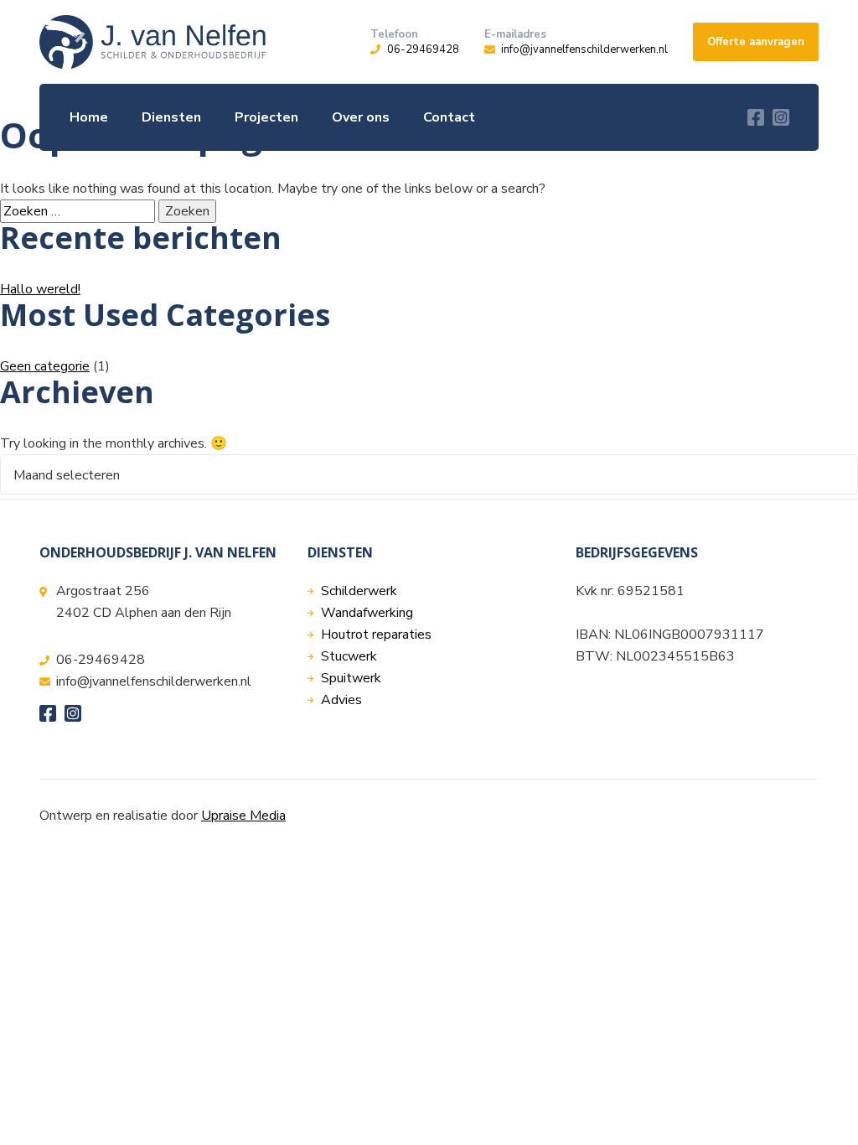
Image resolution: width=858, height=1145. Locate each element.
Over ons (361, 117)
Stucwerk (349, 656)
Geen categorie (45, 366)
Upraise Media (243, 815)
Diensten (171, 117)
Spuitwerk (351, 678)
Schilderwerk (359, 591)
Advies (341, 700)
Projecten (266, 117)
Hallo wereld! (40, 289)
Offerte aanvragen (755, 41)
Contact (449, 117)
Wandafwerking (367, 613)
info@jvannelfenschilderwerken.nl (584, 49)
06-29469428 (423, 49)
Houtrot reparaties (376, 634)
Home (89, 117)
